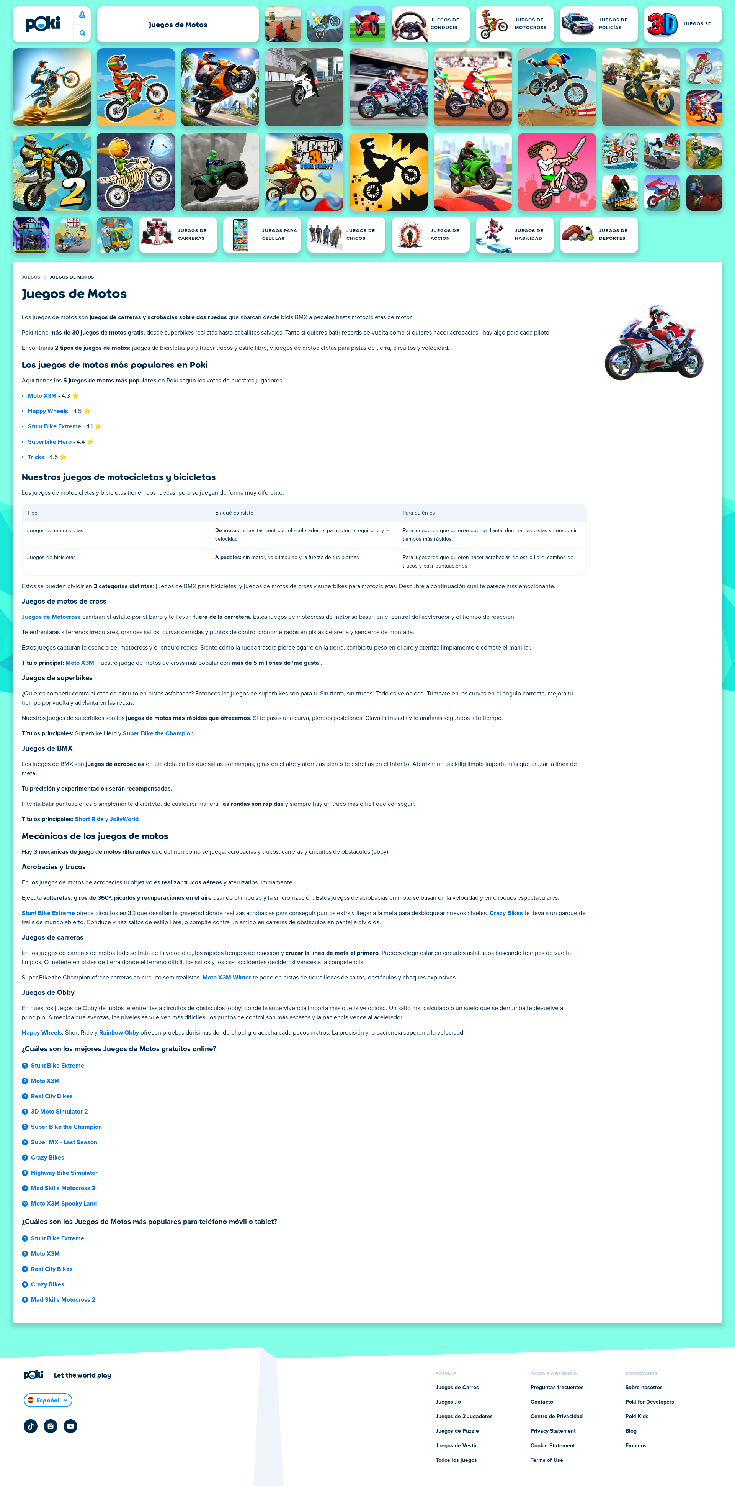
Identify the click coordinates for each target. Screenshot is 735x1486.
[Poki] (43, 24)
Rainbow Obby (119, 1033)
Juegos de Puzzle (457, 1431)
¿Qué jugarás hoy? (82, 33)
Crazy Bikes (506, 913)
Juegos (31, 277)
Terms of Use (547, 1460)
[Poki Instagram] (50, 1426)
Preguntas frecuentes (557, 1387)
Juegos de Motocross (51, 617)
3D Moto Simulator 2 (59, 1112)
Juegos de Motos (72, 277)
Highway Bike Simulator (64, 1173)
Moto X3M (42, 396)
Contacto (542, 1402)
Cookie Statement (553, 1445)
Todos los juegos (456, 1460)
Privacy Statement (553, 1431)
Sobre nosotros (644, 1387)
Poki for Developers (650, 1402)
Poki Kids (637, 1416)
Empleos (636, 1445)
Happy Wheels (48, 411)
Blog (631, 1431)
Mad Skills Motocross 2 (63, 1188)
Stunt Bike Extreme (54, 426)
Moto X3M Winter (227, 977)
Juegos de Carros (457, 1387)
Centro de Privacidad (557, 1416)
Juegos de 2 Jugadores (464, 1416)
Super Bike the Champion (158, 733)
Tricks (36, 457)
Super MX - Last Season (64, 1142)
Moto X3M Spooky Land (64, 1204)
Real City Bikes (52, 1096)
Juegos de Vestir (456, 1445)
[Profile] (82, 15)
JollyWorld (124, 819)
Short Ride (89, 819)
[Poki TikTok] (31, 1426)
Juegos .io (448, 1402)
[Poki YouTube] (70, 1426)
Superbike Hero (50, 442)
